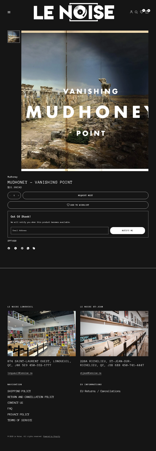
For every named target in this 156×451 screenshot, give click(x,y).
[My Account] (131, 12)
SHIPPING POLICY (19, 391)
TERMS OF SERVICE (20, 420)
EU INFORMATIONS (91, 384)
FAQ (10, 408)
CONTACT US (15, 402)
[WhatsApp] (28, 248)
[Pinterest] (23, 248)
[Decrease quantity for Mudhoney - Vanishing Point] (10, 195)
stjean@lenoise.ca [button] (90, 373)
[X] (16, 248)
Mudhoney (13, 177)
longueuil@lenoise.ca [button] (20, 373)
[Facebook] (9, 248)
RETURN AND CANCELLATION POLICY (31, 397)
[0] (146, 12)
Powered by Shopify (51, 436)
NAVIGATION (15, 384)
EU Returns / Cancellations (100, 391)
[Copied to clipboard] (34, 248)
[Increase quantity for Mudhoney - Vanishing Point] (18, 195)
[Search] (136, 12)
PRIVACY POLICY (18, 414)
